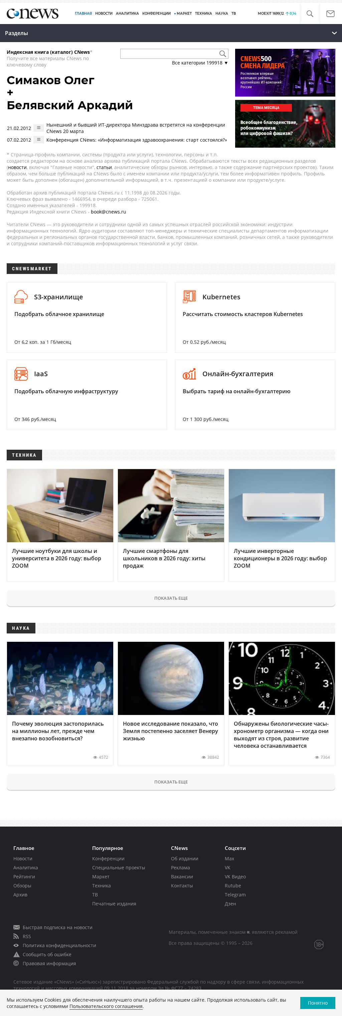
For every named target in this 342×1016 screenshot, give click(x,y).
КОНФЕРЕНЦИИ (156, 13)
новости (17, 167)
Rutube (233, 885)
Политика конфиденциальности (59, 945)
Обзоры (22, 885)
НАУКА (221, 13)
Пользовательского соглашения (106, 1006)
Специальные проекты (118, 867)
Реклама (180, 867)
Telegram (235, 894)
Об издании (184, 858)
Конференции (108, 858)
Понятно (318, 1003)
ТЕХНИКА (203, 13)
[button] (310, 14)
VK (227, 867)
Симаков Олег (50, 80)
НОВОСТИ (104, 13)
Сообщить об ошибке (47, 954)
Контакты (182, 885)
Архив (20, 894)
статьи (104, 167)
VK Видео (235, 876)
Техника (101, 885)
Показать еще (171, 598)
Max (229, 858)
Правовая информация (49, 963)
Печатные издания (114, 903)
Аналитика (127, 13)
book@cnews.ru (108, 211)
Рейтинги (24, 876)
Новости (22, 858)
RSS (27, 936)
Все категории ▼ (200, 62)
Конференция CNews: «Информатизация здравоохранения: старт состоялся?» (136, 140)
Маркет (101, 876)
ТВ (233, 13)
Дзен (230, 903)
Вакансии (182, 876)
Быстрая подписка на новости (58, 927)
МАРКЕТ (184, 13)
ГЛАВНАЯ (83, 13)
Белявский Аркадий (70, 105)
